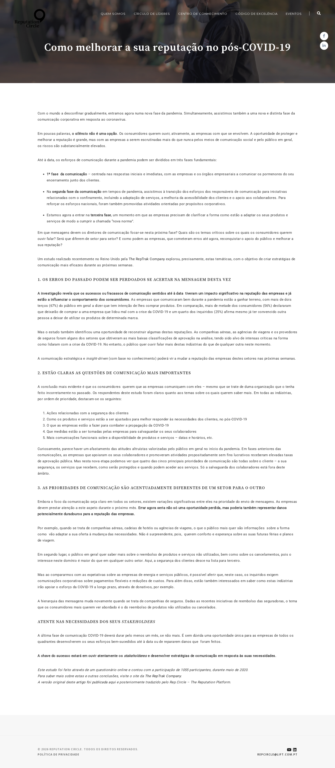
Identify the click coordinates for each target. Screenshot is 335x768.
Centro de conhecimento (202, 13)
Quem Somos (113, 13)
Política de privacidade (58, 754)
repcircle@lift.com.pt (277, 754)
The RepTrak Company (147, 259)
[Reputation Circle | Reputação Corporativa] (28, 18)
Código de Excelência (256, 13)
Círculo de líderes (152, 13)
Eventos (294, 13)
